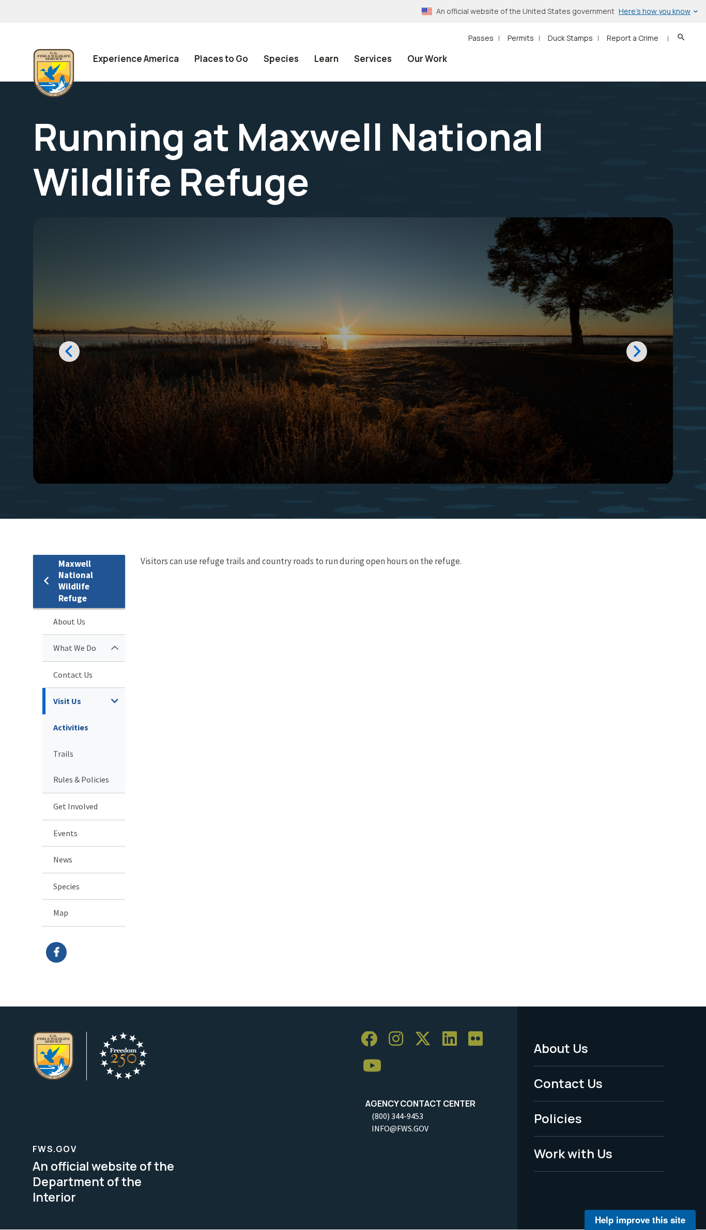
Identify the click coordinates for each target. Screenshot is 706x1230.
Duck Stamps (570, 38)
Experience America (136, 59)
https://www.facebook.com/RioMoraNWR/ (85, 952)
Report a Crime (632, 38)
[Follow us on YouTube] (376, 1066)
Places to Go (221, 59)
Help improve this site (640, 1219)
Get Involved (75, 806)
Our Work (427, 59)
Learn (326, 59)
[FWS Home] (53, 73)
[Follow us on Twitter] (426, 1039)
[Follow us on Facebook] (373, 1039)
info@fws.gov (400, 1128)
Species (281, 59)
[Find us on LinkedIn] (453, 1039)
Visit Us (67, 701)
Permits (521, 38)
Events (65, 833)
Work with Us (573, 1153)
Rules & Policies (81, 779)
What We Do (74, 648)
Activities (70, 727)
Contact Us (73, 674)
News (62, 859)
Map (60, 912)
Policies (558, 1118)
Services (373, 59)
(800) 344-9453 (397, 1116)
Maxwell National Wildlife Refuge (75, 581)
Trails (63, 753)
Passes (481, 38)
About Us (69, 621)
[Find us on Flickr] (479, 1039)
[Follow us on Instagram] (399, 1039)
